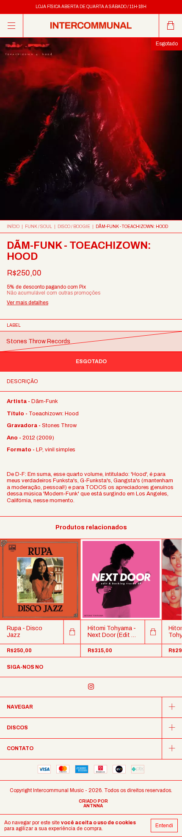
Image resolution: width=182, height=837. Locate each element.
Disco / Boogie (74, 226)
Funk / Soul (38, 226)
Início (13, 226)
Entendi (164, 826)
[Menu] (11, 25)
